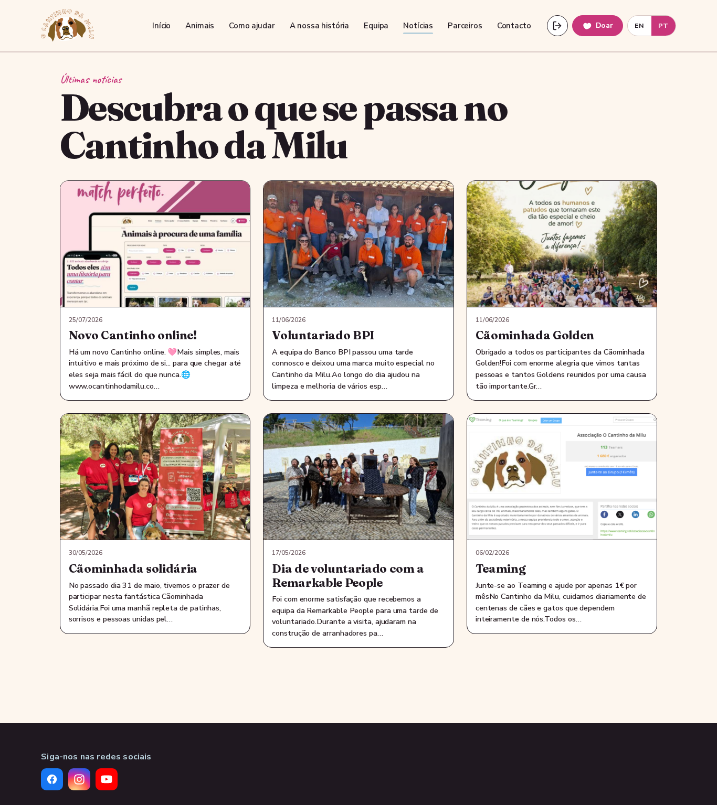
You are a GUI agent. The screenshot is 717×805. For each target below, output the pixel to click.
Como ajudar (252, 25)
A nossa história (320, 25)
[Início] (67, 25)
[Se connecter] (557, 25)
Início (161, 25)
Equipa (376, 25)
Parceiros (465, 25)
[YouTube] (107, 779)
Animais (199, 25)
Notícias (418, 25)
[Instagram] (79, 779)
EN (640, 25)
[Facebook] (52, 779)
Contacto (514, 25)
